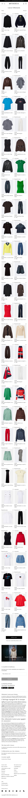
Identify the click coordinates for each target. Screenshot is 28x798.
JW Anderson (8, 711)
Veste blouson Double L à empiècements (9, 340)
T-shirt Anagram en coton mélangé (21, 485)
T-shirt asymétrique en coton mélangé (8, 112)
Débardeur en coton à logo (6, 154)
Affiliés (15, 775)
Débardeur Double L (18, 195)
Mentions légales (4, 785)
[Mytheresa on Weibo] (20, 791)
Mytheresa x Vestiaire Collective (7, 776)
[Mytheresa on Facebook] (6, 791)
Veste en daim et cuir (18, 423)
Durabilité (16, 768)
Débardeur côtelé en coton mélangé (8, 547)
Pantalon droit (17, 71)
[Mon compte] (24, 3)
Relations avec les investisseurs (20, 773)
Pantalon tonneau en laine (6, 71)
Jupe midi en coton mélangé (7, 50)
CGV (2, 781)
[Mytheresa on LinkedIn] (2, 791)
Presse (15, 770)
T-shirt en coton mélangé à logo (20, 112)
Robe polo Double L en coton (7, 278)
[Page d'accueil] (14, 3)
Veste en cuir (4, 92)
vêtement (14, 738)
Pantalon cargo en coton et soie (7, 443)
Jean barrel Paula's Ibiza (19, 216)
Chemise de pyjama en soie (19, 443)
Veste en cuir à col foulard (19, 50)
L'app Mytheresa (17, 766)
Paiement (3, 771)
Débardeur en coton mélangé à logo (8, 319)
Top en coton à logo (5, 30)
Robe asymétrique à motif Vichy (20, 464)
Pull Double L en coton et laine (7, 257)
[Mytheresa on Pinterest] (9, 791)
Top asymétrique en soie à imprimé (8, 381)
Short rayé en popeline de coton (7, 464)
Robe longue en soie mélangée (7, 485)
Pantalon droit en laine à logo (20, 526)
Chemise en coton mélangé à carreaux (9, 133)
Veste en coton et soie (18, 547)
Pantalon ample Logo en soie (20, 319)
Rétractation (3, 778)
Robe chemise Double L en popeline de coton (10, 402)
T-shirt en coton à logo (5, 588)
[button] (13, 14)
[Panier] (26, 3)
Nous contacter (4, 766)
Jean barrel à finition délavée (7, 195)
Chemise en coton (17, 609)
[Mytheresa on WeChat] (24, 791)
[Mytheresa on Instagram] (13, 791)
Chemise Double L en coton (6, 526)
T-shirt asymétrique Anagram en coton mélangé (10, 216)
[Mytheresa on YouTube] (16, 791)
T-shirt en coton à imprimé (19, 588)
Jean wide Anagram (18, 133)
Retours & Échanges (5, 774)
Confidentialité (4, 783)
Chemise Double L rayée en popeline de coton (10, 423)
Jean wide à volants (18, 257)
